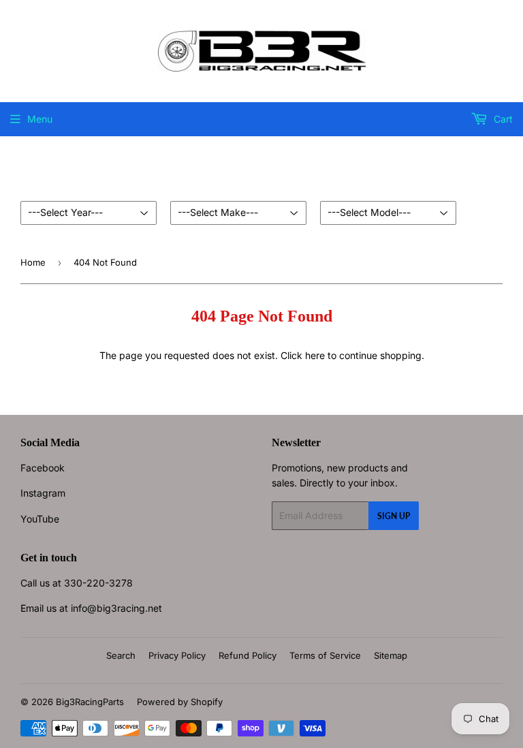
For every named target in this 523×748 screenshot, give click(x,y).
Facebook (42, 467)
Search (121, 655)
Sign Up (393, 516)
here (315, 355)
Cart (502, 119)
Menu (39, 119)
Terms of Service (325, 655)
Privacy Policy (177, 655)
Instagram (42, 493)
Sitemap (390, 655)
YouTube (39, 519)
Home (33, 262)
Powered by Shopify (180, 701)
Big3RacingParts (90, 701)
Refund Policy (247, 655)
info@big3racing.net (116, 608)
